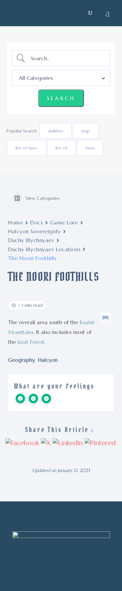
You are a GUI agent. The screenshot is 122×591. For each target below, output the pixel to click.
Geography (21, 359)
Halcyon (48, 359)
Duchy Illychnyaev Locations (44, 249)
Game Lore (64, 222)
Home (15, 222)
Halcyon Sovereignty (34, 231)
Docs (36, 222)
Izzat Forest (31, 342)
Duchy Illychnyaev (31, 240)
